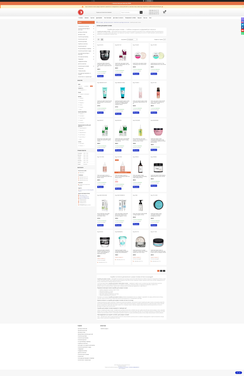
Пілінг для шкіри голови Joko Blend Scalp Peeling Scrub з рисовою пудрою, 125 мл (121, 214)
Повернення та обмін (130, 17)
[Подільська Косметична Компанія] (81, 12)
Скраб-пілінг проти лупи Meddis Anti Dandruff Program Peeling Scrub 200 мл (122, 140)
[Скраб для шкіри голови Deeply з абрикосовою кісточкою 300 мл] (158, 166)
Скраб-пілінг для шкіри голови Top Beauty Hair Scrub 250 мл (139, 64)
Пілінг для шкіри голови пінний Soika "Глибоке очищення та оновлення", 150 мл (158, 102)
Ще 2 (80, 109)
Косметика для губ (82, 46)
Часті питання (107, 17)
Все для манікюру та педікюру (84, 48)
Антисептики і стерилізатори (84, 360)
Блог (150, 17)
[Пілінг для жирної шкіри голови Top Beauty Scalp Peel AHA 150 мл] (140, 92)
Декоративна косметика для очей (85, 334)
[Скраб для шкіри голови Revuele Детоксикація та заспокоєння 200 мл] (104, 92)
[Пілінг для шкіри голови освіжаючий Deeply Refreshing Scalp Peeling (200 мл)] (140, 166)
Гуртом (92, 17)
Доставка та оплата (118, 17)
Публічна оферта (104, 328)
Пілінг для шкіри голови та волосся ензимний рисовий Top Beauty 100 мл (104, 176)
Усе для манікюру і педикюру (84, 341)
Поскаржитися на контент (123, 367)
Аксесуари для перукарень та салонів (84, 74)
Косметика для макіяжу (83, 36)
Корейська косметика (83, 43)
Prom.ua (128, 364)
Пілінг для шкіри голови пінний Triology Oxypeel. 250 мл (140, 214)
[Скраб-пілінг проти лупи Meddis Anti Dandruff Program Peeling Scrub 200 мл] (122, 130)
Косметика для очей (82, 39)
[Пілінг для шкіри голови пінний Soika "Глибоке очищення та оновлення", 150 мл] (158, 92)
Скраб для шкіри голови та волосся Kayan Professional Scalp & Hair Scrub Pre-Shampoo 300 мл (158, 251)
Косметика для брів (82, 41)
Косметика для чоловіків (83, 66)
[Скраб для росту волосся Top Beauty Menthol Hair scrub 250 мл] (158, 54)
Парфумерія (80, 59)
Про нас (145, 17)
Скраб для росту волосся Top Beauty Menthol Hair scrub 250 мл (158, 64)
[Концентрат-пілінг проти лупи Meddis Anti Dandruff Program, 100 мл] (104, 130)
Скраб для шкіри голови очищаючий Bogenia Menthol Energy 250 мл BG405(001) (121, 251)
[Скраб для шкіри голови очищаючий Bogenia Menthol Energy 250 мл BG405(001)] (122, 241)
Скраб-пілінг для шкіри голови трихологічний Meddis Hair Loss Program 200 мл (122, 64)
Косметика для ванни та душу (84, 50)
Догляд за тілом (81, 34)
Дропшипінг (99, 17)
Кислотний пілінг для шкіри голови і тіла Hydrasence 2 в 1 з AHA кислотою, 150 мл (140, 140)
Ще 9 (80, 139)
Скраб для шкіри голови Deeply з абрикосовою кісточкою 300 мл (158, 176)
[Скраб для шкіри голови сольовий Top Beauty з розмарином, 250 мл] (158, 205)
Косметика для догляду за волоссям (84, 29)
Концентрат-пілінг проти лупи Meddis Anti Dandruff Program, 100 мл (104, 140)
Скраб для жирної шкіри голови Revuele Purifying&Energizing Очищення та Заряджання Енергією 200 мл (122, 102)
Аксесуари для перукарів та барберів (86, 358)
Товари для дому (82, 70)
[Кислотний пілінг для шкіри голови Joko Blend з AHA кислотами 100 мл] (104, 205)
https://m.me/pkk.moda (84, 198)
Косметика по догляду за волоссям (121, 22)
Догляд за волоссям (108, 22)
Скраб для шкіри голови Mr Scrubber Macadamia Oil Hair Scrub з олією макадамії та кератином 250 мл (103, 252)
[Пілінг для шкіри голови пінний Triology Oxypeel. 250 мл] (140, 205)
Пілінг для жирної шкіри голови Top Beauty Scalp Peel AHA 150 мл (140, 102)
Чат (239, 372)
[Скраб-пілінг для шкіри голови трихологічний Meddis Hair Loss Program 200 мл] (122, 54)
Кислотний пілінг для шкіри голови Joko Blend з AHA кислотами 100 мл (103, 214)
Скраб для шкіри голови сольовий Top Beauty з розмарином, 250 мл (156, 214)
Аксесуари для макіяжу (83, 56)
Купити (101, 76)
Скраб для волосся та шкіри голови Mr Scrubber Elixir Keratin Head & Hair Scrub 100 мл (140, 251)
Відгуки (140, 17)
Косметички (80, 68)
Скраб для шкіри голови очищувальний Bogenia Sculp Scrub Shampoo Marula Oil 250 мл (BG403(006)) (158, 140)
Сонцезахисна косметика (83, 26)
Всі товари (100, 22)
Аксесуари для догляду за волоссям (83, 54)
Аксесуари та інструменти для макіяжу (86, 345)
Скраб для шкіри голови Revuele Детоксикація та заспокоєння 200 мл (104, 102)
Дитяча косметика (82, 63)
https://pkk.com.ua (83, 195)
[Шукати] (141, 12)
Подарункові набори (82, 61)
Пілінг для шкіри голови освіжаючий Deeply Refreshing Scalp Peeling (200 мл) (140, 176)
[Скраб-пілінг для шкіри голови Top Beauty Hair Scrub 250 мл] (140, 54)
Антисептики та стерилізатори (84, 76)
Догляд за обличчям (82, 32)
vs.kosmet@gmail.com (84, 196)
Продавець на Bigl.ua (122, 366)
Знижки (87, 17)
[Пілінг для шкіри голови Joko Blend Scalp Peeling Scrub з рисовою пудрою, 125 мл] (122, 205)
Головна (80, 17)
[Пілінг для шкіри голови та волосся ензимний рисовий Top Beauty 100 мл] (104, 166)
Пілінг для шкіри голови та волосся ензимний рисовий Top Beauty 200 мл (122, 176)
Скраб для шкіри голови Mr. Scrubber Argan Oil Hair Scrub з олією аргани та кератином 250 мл (104, 65)
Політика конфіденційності (134, 367)
